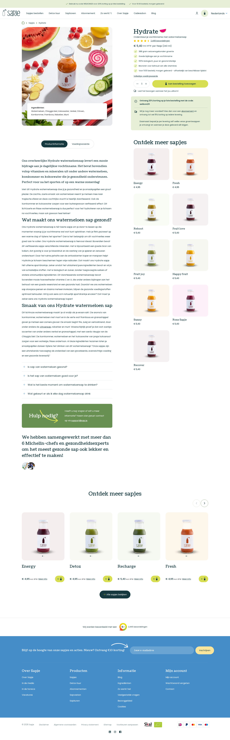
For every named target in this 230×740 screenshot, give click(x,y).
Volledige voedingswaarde (146, 76)
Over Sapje (122, 13)
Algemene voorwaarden (65, 724)
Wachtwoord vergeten (178, 683)
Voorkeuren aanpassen (127, 724)
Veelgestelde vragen (128, 694)
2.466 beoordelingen (160, 40)
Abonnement (88, 13)
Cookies (122, 706)
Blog (153, 13)
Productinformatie (54, 143)
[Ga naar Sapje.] (23, 22)
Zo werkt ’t (106, 13)
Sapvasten (75, 694)
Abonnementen (78, 689)
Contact (170, 689)
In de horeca (28, 689)
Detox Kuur (75, 683)
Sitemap (108, 724)
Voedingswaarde (80, 143)
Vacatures (27, 694)
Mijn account (172, 677)
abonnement (187, 111)
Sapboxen (70, 13)
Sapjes (73, 677)
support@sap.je (79, 420)
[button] (196, 503)
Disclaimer (44, 724)
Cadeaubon (140, 13)
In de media (28, 683)
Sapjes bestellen (34, 13)
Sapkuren (75, 700)
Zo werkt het (124, 689)
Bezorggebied (125, 700)
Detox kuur (54, 13)
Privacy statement (90, 724)
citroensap (45, 326)
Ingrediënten (124, 683)
